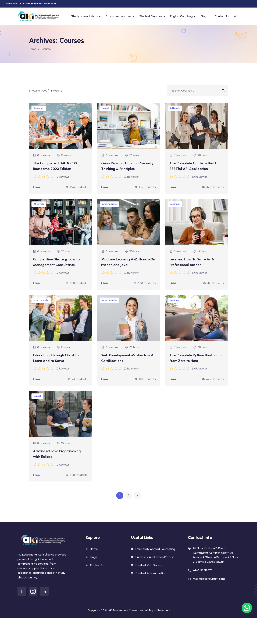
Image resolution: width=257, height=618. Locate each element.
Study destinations (118, 16)
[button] (247, 608)
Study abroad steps (84, 16)
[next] (137, 495)
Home (33, 49)
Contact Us (222, 16)
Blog (203, 16)
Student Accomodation (150, 573)
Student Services (150, 16)
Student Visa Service (148, 565)
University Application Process (154, 557)
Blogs (93, 557)
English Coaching (181, 16)
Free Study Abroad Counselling (155, 549)
